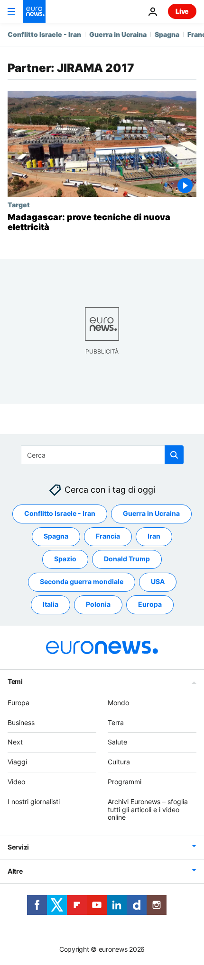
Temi (15, 681)
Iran (154, 536)
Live (182, 11)
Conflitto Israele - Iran (44, 34)
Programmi (124, 782)
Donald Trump (127, 559)
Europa (150, 604)
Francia (108, 536)
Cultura (119, 762)
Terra (116, 722)
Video (16, 782)
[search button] (174, 454)
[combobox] (102, 454)
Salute (117, 742)
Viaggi (17, 762)
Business (21, 722)
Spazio (65, 559)
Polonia (98, 604)
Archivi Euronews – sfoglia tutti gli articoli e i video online (148, 809)
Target (19, 204)
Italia (50, 604)
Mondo (118, 703)
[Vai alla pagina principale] (34, 11)
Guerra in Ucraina (118, 34)
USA (158, 581)
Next (15, 742)
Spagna (167, 34)
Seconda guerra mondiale (81, 581)
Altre (15, 871)
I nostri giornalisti (34, 801)
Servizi (18, 847)
